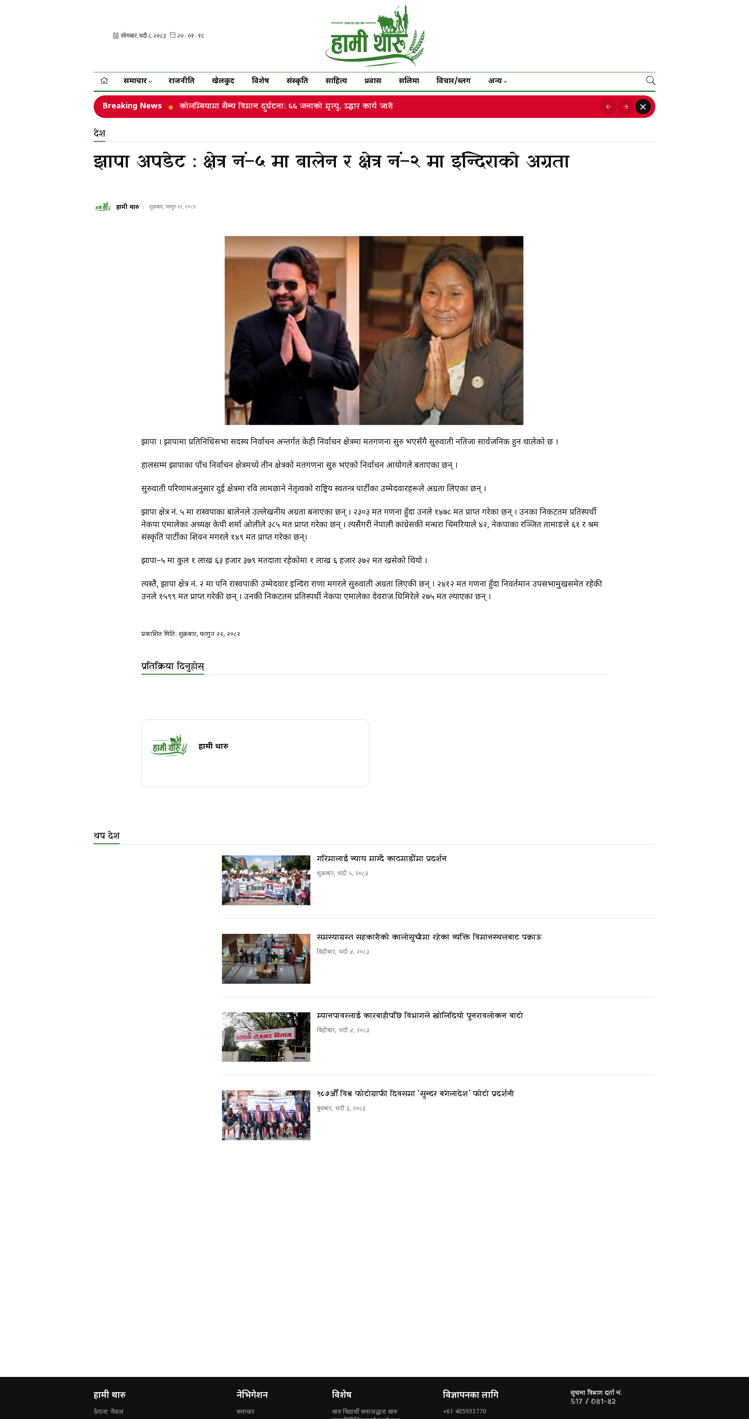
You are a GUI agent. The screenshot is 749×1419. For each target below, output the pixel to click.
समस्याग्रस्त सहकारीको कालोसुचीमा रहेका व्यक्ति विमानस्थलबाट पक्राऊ (429, 937)
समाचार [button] (135, 81)
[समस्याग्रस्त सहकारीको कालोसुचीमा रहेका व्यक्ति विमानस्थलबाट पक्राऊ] (266, 959)
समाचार (245, 1412)
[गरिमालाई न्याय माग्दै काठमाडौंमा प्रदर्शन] (266, 880)
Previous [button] (608, 107)
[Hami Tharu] (374, 36)
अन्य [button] (495, 81)
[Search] (650, 81)
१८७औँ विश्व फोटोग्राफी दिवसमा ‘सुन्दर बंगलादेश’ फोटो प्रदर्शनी (415, 1094)
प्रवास (373, 81)
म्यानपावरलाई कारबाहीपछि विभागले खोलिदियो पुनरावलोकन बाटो (420, 1016)
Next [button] (626, 107)
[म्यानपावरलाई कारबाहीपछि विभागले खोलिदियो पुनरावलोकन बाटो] (266, 1037)
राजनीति (182, 81)
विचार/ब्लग (453, 81)
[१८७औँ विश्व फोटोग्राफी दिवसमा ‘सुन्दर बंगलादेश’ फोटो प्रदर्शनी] (266, 1115)
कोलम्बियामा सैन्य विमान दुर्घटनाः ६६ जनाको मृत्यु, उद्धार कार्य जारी (286, 106)
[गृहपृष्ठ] (104, 81)
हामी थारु (127, 207)
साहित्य (336, 81)
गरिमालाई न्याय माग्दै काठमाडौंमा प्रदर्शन (382, 859)
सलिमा (409, 81)
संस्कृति (297, 81)
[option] (386, 107)
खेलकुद (223, 81)
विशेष (260, 81)
